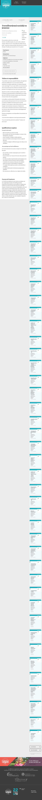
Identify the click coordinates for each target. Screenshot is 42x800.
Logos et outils (34, 792)
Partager (34, 746)
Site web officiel (6, 67)
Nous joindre (33, 790)
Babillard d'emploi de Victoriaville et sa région (6, 5)
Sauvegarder (34, 750)
